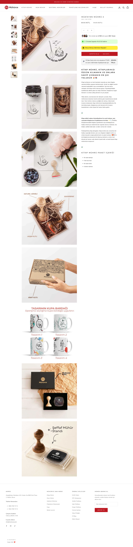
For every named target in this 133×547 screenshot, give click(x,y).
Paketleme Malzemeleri (79, 7)
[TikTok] (14, 526)
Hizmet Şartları (76, 510)
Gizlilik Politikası (76, 501)
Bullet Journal (106, 7)
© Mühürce (11, 539)
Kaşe (95, 7)
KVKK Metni (75, 495)
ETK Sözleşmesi (76, 498)
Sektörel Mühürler (57, 7)
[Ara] (123, 7)
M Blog (74, 516)
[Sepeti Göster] (127, 7)
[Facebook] (6, 526)
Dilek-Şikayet (76, 519)
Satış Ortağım (76, 513)
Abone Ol (101, 510)
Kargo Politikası (76, 507)
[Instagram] (10, 526)
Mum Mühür (40, 7)
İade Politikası (76, 504)
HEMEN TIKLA (113, 61)
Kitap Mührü (27, 7)
